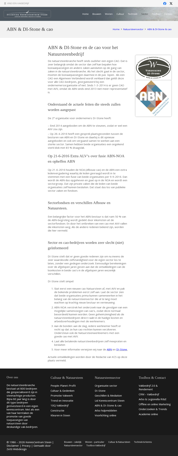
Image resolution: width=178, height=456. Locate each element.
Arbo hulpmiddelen (106, 410)
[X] (171, 3)
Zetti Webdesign (17, 449)
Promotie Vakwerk (62, 395)
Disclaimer (13, 445)
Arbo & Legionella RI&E (153, 399)
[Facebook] (165, 3)
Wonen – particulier (94, 442)
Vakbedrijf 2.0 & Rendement (148, 387)
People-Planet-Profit (63, 385)
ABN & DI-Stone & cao (108, 405)
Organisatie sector (106, 385)
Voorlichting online (105, 415)
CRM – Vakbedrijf (149, 394)
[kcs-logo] (27, 13)
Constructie (57, 410)
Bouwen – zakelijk (72, 442)
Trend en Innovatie (62, 400)
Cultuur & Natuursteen (119, 442)
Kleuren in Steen (60, 415)
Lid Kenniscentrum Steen (109, 400)
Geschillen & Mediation (108, 395)
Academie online (148, 414)
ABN (109, 349)
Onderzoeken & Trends (153, 409)
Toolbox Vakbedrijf (95, 445)
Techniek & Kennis (143, 442)
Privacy (26, 445)
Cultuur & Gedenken (62, 390)
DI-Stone (121, 349)
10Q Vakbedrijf (59, 405)
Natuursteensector (73, 445)
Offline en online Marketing (155, 404)
